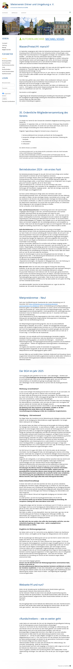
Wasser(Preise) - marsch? (34, 46)
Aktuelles (4, 58)
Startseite (5, 13)
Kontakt (23, 13)
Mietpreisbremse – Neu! (32, 297)
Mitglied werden (6, 49)
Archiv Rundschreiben (8, 71)
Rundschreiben (6, 69)
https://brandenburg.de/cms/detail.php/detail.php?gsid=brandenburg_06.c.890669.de (38, 305)
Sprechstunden (6, 63)
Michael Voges (54, 39)
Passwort (4, 88)
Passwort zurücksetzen (8, 101)
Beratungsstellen (6, 61)
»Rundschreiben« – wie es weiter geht (40, 618)
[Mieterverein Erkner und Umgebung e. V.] (5, 8)
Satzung (4, 45)
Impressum (14, 13)
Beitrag (4, 47)
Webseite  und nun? (31, 584)
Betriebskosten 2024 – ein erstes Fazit (40, 169)
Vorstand (4, 43)
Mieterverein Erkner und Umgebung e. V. (32, 4)
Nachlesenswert (6, 73)
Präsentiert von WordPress (63, 665)
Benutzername (6, 83)
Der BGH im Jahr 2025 (31, 371)
